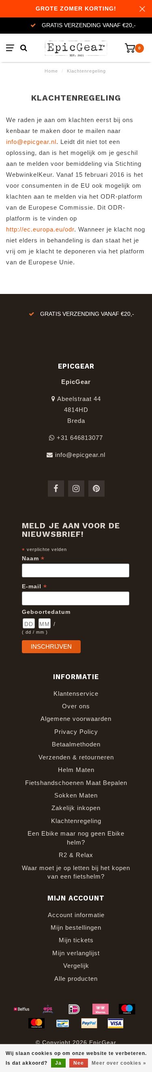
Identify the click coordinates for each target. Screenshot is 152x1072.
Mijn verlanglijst (76, 953)
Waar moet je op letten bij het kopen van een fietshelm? (76, 872)
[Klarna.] (100, 1009)
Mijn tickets (76, 940)
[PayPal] (89, 1023)
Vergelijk (76, 965)
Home (51, 71)
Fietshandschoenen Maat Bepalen (76, 782)
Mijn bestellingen (76, 927)
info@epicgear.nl (31, 141)
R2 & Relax (76, 854)
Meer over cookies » (119, 1063)
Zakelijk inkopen (76, 807)
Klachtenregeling (76, 820)
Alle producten (76, 978)
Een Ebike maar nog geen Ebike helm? (76, 837)
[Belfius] (21, 1009)
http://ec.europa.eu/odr (40, 229)
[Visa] (115, 1023)
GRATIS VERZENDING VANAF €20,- (89, 25)
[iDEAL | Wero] (74, 1009)
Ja (58, 1063)
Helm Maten (76, 769)
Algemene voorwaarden (76, 718)
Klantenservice (76, 693)
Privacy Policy (76, 731)
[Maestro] (127, 1009)
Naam (33, 558)
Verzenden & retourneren (76, 757)
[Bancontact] (63, 1023)
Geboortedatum (46, 612)
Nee (78, 1063)
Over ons (76, 706)
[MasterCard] (36, 1023)
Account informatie (76, 914)
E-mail (34, 586)
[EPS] (48, 1009)
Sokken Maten (76, 795)
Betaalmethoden (76, 744)
